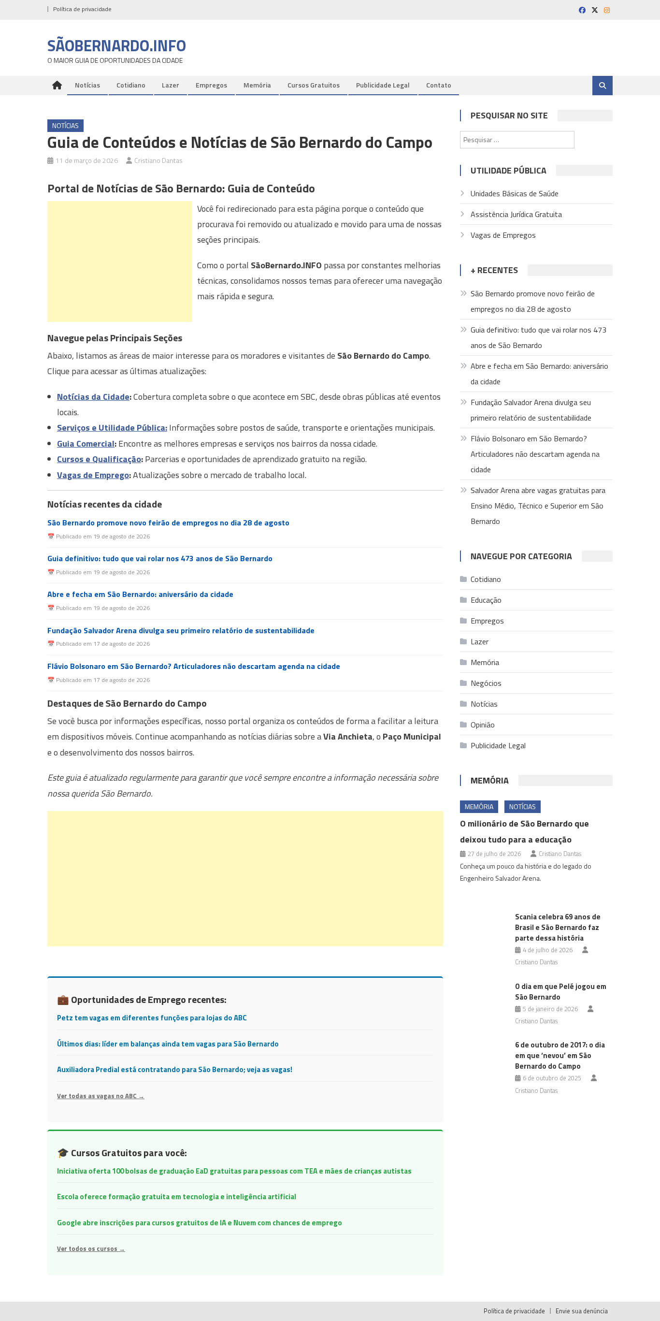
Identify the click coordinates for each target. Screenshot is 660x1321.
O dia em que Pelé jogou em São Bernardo (560, 991)
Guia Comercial (86, 443)
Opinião (483, 724)
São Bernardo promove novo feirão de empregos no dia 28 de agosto (168, 523)
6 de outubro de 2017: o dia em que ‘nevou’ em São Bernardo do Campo (560, 1055)
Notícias (87, 85)
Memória (257, 85)
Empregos (211, 85)
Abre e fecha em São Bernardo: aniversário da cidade (140, 594)
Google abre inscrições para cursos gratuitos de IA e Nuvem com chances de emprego (199, 1222)
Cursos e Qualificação (99, 458)
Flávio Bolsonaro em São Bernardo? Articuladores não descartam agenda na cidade (193, 666)
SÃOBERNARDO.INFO (116, 45)
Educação (486, 600)
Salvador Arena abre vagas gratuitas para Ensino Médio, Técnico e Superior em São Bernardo (538, 505)
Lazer (170, 85)
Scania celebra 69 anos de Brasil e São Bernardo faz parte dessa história (558, 927)
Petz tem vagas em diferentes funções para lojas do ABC (152, 1017)
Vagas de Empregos (503, 235)
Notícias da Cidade (93, 396)
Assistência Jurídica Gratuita (516, 214)
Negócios (486, 683)
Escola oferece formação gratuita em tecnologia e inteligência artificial (176, 1196)
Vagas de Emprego (93, 474)
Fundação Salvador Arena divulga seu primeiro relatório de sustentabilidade (181, 630)
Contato (438, 85)
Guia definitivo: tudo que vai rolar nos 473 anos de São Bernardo (160, 558)
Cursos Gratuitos (313, 85)
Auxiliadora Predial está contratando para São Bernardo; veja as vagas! (174, 1069)
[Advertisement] (119, 261)
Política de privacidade (82, 9)
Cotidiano (130, 85)
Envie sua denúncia (582, 1311)
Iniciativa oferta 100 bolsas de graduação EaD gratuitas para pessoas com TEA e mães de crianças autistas (234, 1170)
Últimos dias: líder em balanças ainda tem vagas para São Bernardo (168, 1043)
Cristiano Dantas (158, 160)
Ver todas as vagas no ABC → (100, 1096)
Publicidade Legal (383, 85)
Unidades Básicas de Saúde (515, 193)
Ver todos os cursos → (91, 1248)
